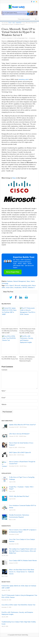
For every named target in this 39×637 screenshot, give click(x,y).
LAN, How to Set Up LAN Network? (19, 434)
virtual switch (9, 287)
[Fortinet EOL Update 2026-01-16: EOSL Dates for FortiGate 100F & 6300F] (10, 317)
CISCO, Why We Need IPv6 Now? (19, 496)
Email (4, 397)
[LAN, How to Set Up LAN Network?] (5, 436)
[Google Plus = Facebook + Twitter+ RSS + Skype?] (5, 489)
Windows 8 (31, 287)
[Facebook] (31, 1)
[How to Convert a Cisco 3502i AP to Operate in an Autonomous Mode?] (5, 532)
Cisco (14, 178)
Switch (33, 281)
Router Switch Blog (23, 635)
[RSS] (36, 1)
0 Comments (32, 38)
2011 (13, 22)
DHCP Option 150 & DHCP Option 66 (20, 452)
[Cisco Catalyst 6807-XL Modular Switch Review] (5, 563)
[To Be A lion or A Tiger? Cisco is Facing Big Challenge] (5, 479)
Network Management (19, 281)
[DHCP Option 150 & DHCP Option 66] (5, 455)
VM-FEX (24, 287)
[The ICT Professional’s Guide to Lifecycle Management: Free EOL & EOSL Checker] (28, 317)
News (28, 281)
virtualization (18, 287)
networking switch (23, 79)
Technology (5, 283)
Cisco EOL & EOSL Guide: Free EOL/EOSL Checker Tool (18, 605)
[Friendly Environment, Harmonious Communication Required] (5, 517)
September (18, 22)
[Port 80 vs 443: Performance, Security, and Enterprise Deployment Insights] (28, 345)
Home (9, 22)
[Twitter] (33, 1)
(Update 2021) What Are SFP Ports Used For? (22, 424)
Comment (4, 370)
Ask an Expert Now (12, 272)
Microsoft (17, 285)
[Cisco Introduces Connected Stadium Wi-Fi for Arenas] (5, 508)
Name (4, 391)
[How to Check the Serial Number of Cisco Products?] (5, 445)
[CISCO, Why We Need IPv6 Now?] (5, 498)
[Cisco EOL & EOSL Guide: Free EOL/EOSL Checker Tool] (10, 345)
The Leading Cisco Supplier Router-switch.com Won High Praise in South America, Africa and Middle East (22, 551)
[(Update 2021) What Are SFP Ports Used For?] (5, 427)
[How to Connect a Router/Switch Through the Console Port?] (5, 464)
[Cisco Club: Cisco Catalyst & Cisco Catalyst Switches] (5, 541)
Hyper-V (11, 285)
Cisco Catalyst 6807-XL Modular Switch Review (23, 560)
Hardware (9, 281)
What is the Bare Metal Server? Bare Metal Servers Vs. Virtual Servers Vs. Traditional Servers (21, 572)
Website (4, 404)
